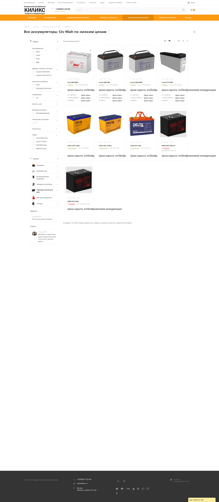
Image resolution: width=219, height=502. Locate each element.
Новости (33, 211)
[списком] (183, 41)
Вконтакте (118, 481)
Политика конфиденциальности (182, 480)
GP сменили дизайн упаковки (42, 219)
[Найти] (184, 10)
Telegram (124, 481)
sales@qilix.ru (82, 483)
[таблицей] (188, 41)
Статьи (33, 226)
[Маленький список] (165, 41)
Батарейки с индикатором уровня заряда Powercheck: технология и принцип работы (47, 237)
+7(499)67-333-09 (63, 9)
